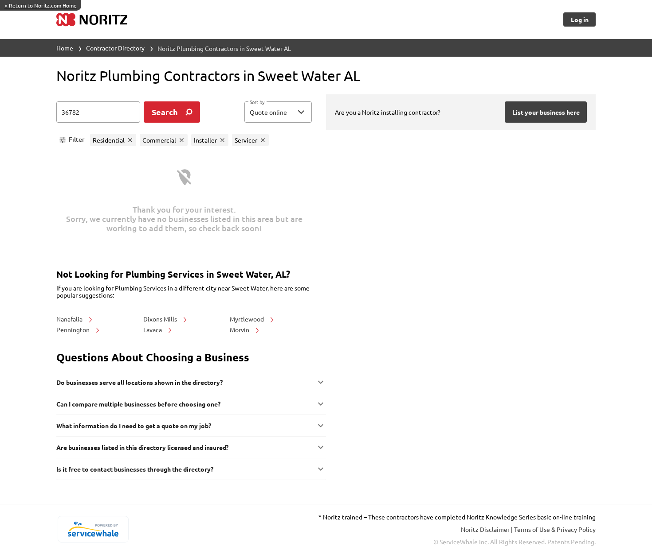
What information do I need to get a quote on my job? (133, 426)
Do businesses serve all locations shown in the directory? (139, 382)
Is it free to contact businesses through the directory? (134, 469)
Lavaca (153, 329)
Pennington (73, 329)
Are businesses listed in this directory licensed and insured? (142, 447)
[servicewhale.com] (93, 529)
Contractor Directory (115, 48)
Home (64, 48)
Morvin (240, 329)
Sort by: (257, 102)
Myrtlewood (247, 319)
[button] (278, 112)
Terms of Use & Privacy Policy (555, 529)
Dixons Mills (160, 319)
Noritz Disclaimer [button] (486, 529)
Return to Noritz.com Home (40, 5)
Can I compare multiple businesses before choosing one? (138, 404)
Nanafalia (70, 319)
